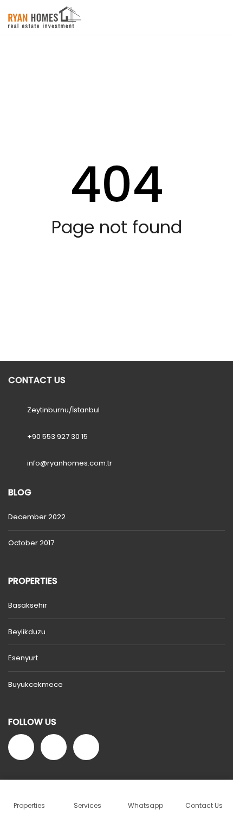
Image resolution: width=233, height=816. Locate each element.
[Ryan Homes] (40, 17)
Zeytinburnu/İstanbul (63, 410)
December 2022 (37, 517)
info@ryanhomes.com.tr (69, 463)
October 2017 (31, 543)
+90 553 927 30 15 (57, 436)
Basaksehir (27, 605)
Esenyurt (23, 658)
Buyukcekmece (35, 684)
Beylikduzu (27, 632)
